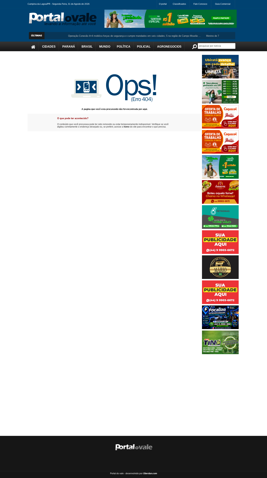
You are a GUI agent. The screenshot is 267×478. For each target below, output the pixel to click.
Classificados (179, 4)
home (127, 126)
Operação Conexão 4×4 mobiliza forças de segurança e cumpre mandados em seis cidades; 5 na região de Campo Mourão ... (125, 36)
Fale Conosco (200, 4)
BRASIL (87, 46)
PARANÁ (68, 46)
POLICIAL (144, 46)
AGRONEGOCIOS (169, 46)
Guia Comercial (222, 4)
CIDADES (49, 46)
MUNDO (104, 46)
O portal (163, 4)
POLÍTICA (123, 46)
